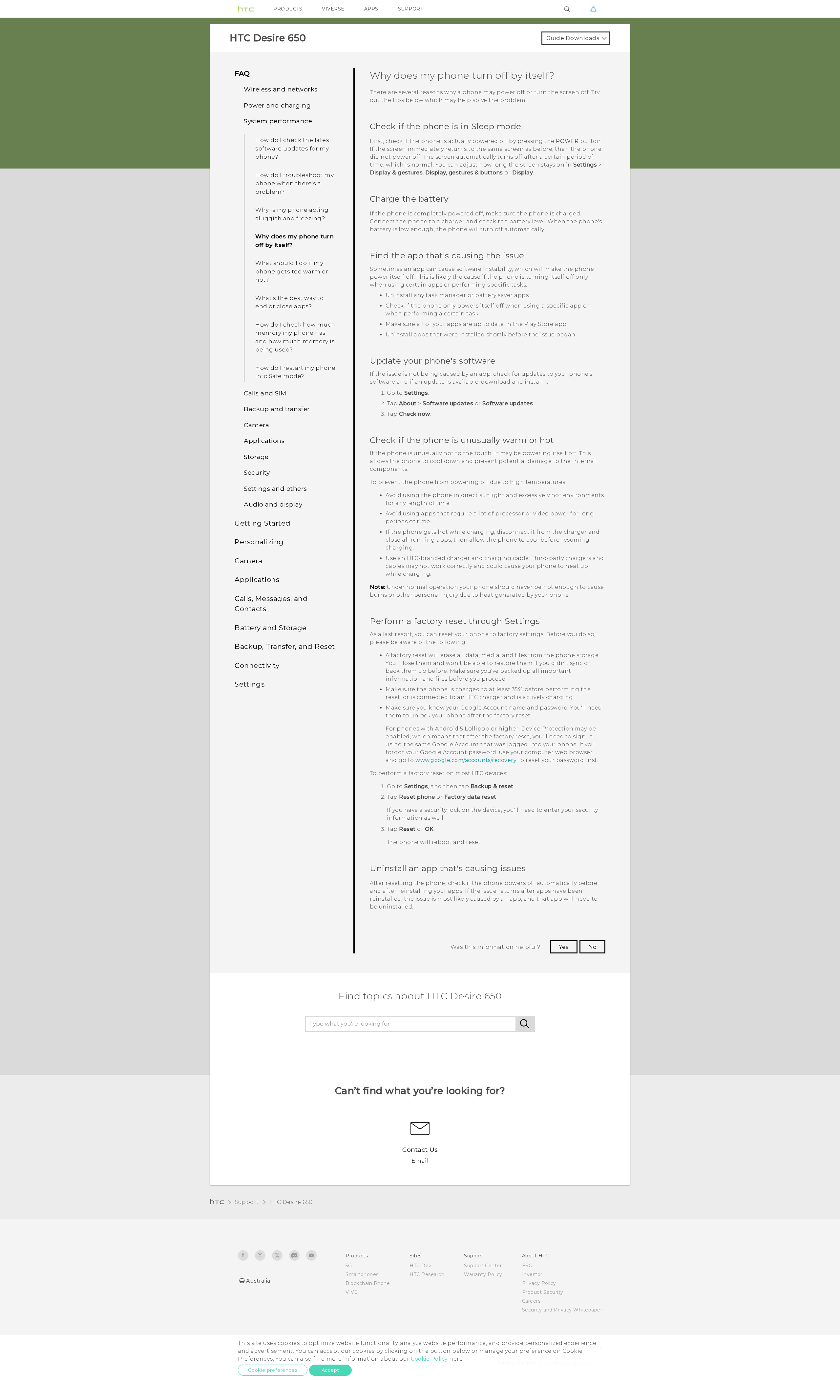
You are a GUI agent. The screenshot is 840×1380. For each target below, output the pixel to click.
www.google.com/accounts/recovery (465, 760)
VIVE (352, 1292)
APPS (371, 9)
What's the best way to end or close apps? (289, 302)
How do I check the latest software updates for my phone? (293, 148)
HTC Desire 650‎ (291, 1202)
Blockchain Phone (368, 1283)
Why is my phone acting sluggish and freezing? (291, 214)
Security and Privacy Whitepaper (562, 1310)
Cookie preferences (272, 1370)
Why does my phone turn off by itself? (294, 240)
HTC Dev (420, 1266)
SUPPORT (410, 9)
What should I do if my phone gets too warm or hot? (291, 271)
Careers (531, 1301)
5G (349, 1266)
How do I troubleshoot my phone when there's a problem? (294, 183)
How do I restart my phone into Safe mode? (295, 372)
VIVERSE (333, 9)
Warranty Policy (483, 1274)
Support (247, 1202)
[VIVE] (593, 8)
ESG (527, 1266)
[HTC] (246, 9)
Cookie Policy (429, 1359)
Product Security (542, 1292)
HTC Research (427, 1274)
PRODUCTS (287, 9)
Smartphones (362, 1274)
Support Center (483, 1266)
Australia (258, 1281)
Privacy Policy (539, 1283)
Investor (532, 1274)
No (592, 947)
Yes (564, 947)
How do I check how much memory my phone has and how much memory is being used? (295, 337)
